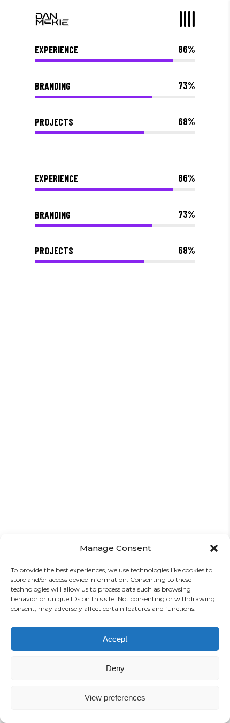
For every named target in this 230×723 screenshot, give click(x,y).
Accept (115, 638)
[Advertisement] (115, 452)
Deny (115, 668)
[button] (214, 548)
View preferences (115, 697)
